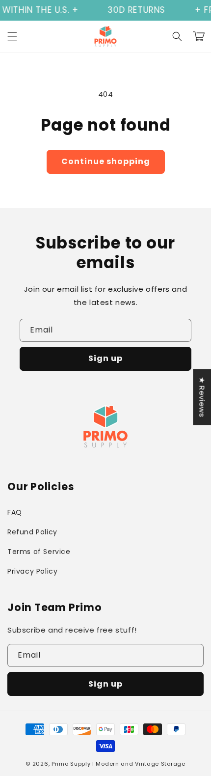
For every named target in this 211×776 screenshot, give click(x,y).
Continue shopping (105, 161)
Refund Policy (32, 532)
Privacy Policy (32, 571)
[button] (12, 36)
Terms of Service (39, 551)
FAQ (14, 512)
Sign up (105, 358)
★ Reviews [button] (202, 397)
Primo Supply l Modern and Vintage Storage (118, 764)
